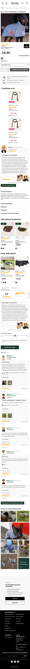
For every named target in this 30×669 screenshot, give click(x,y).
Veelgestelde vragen (20, 614)
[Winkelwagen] (27, 3)
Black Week (18, 618)
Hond (6, 11)
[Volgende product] (27, 230)
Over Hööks (7, 621)
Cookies (6, 625)
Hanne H (8, 394)
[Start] (15, 3)
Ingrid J (8, 451)
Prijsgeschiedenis (24, 55)
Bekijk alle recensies (8, 185)
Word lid (15, 598)
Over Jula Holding (19, 616)
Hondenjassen (22, 11)
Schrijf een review (9, 347)
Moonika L (9, 355)
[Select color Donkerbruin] (1, 248)
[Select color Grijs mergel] (2, 58)
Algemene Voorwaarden (9, 614)
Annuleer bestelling (20, 623)
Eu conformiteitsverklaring (10, 630)
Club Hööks (18, 621)
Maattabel (4, 210)
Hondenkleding (13, 11)
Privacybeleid (7, 623)
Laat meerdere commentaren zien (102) (12, 503)
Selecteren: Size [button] (6, 64)
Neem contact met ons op (10, 616)
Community (14, 288)
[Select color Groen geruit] (3, 248)
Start (2, 11)
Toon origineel (5, 377)
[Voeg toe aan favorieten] (27, 15)
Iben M (8, 428)
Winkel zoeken (8, 628)
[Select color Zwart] (16, 282)
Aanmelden (15, 602)
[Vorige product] (2, 230)
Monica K (10, 147)
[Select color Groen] (16, 248)
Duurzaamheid (8, 618)
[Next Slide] (27, 27)
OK (25, 656)
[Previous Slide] (2, 27)
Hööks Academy (8, 637)
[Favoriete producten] (22, 3)
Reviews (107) (5, 288)
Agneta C (9, 480)
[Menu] (2, 3)
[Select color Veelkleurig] (5, 248)
